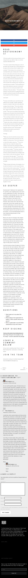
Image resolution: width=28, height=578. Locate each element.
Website (2, 504)
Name (2, 498)
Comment (3, 481)
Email (2, 501)
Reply (4, 408)
